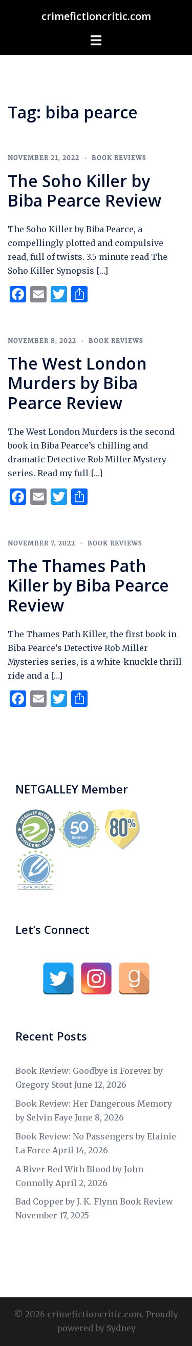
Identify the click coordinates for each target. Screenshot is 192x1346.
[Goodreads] (134, 978)
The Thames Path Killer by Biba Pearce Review (88, 585)
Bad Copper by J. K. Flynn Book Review (94, 1201)
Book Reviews (119, 157)
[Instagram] (96, 978)
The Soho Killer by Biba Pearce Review (84, 190)
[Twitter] (58, 978)
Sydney (121, 1328)
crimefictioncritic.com (96, 16)
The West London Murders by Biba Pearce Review (77, 383)
